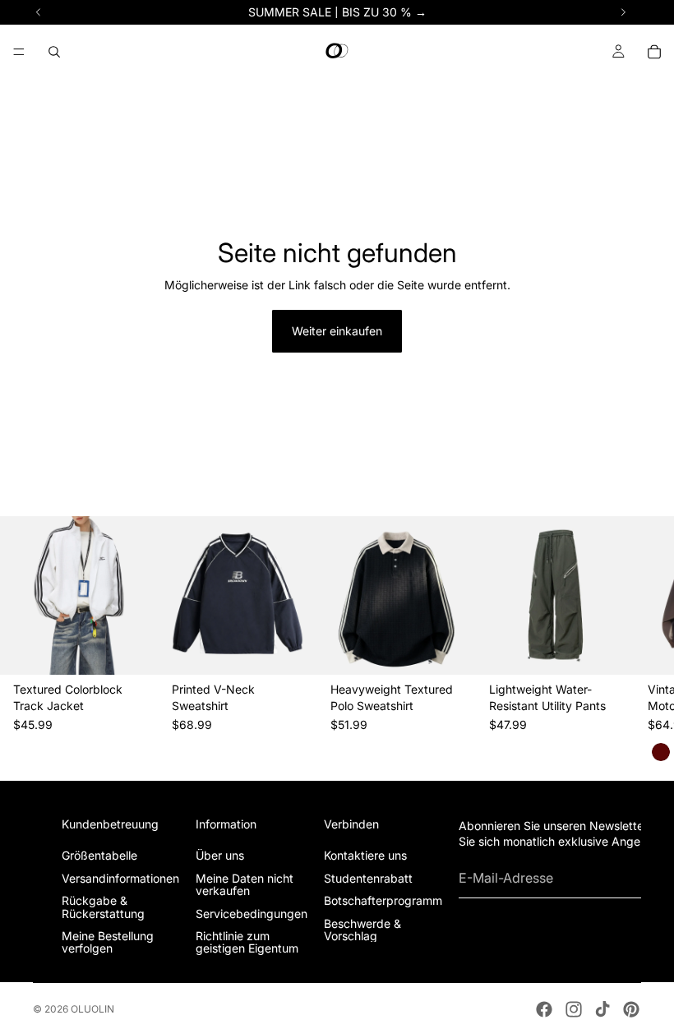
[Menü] (19, 52)
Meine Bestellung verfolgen (108, 942)
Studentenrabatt (368, 878)
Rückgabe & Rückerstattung (103, 906)
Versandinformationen (120, 878)
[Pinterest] (631, 1009)
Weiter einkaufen (337, 331)
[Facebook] (544, 1009)
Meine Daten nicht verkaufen (244, 884)
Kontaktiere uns (365, 855)
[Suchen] (54, 52)
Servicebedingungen (251, 914)
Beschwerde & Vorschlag (362, 929)
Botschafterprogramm (383, 900)
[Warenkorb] (654, 52)
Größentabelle (99, 855)
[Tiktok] (602, 1009)
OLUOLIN (92, 1009)
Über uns (220, 855)
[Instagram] (574, 1009)
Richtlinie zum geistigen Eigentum (247, 942)
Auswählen (147, 649)
